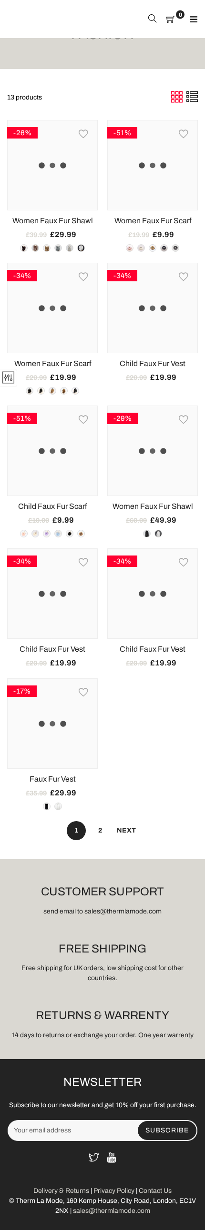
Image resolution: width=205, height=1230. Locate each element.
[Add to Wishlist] (83, 134)
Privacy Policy (113, 1190)
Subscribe (167, 1130)
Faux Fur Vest (53, 779)
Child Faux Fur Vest (152, 363)
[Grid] (177, 96)
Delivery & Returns (62, 1190)
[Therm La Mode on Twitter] (94, 1158)
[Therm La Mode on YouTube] (111, 1158)
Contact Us (155, 1190)
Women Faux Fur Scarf (152, 221)
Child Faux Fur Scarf (52, 506)
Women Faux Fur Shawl (52, 221)
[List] (192, 96)
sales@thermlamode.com (111, 1210)
